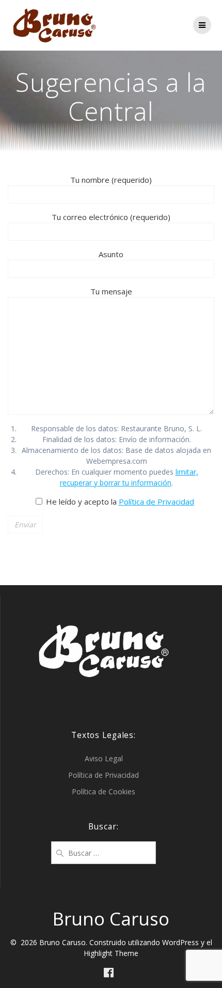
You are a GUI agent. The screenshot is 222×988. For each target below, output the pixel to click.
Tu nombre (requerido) (111, 180)
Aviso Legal (104, 758)
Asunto (111, 254)
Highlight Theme (111, 953)
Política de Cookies (103, 791)
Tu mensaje (111, 291)
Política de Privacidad (156, 501)
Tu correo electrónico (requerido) (111, 217)
